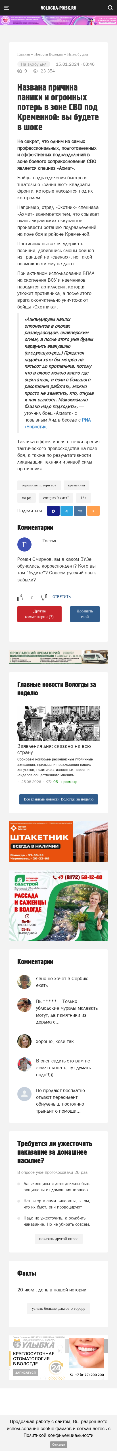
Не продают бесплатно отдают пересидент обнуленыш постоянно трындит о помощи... (60, 1101)
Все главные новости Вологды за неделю (58, 799)
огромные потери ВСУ (39, 485)
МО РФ (26, 498)
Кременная (76, 485)
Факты (26, 1273)
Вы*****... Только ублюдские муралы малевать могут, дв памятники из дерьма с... (67, 1011)
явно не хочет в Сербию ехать (62, 982)
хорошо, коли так (55, 1041)
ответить (62, 596)
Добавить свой (85, 614)
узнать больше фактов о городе (58, 1308)
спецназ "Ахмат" (56, 498)
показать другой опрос (58, 1239)
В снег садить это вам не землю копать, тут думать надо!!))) (63, 1067)
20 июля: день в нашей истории (51, 1290)
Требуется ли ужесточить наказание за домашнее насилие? (54, 1152)
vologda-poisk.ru (58, 8)
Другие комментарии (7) (39, 614)
